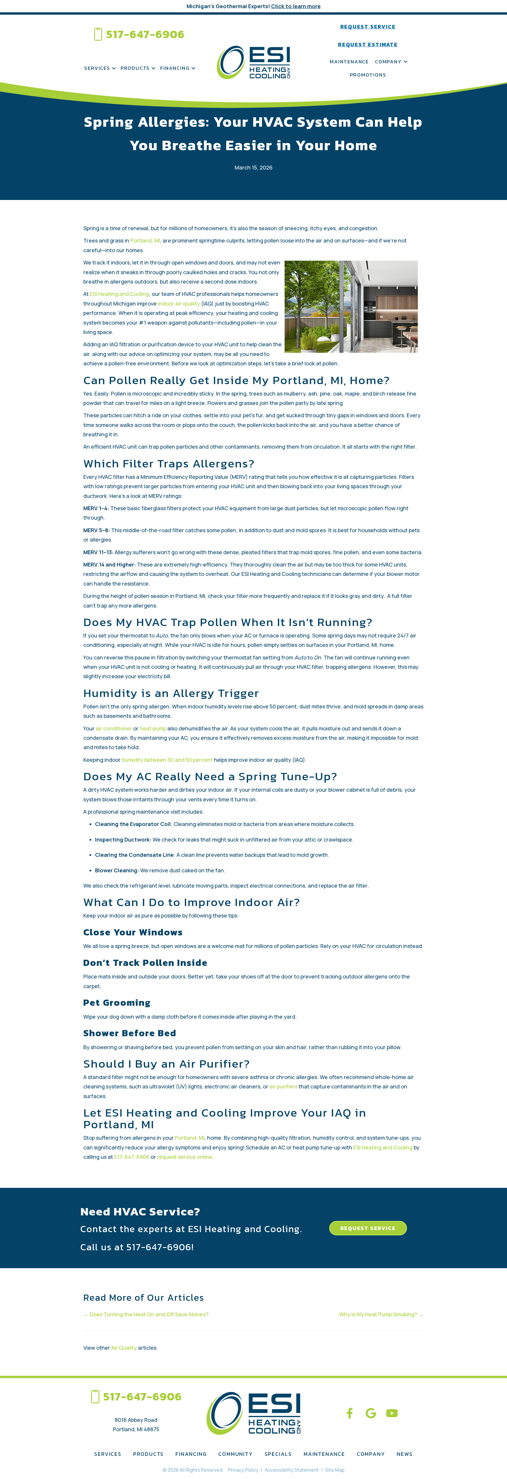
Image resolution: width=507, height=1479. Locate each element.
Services (97, 68)
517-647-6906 (146, 34)
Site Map (334, 1470)
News (405, 1454)
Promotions (368, 75)
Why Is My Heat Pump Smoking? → (381, 1314)
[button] (113, 68)
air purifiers (283, 1086)
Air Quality (124, 1347)
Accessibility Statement (292, 1470)
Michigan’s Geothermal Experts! (254, 6)
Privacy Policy (243, 1470)
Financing (175, 68)
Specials (278, 1454)
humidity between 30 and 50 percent (168, 759)
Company (388, 61)
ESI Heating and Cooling (119, 293)
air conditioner (114, 728)
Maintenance (349, 61)
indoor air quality (179, 303)
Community (235, 1454)
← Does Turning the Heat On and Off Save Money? (146, 1314)
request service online (184, 1156)
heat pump (153, 728)
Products (135, 68)
